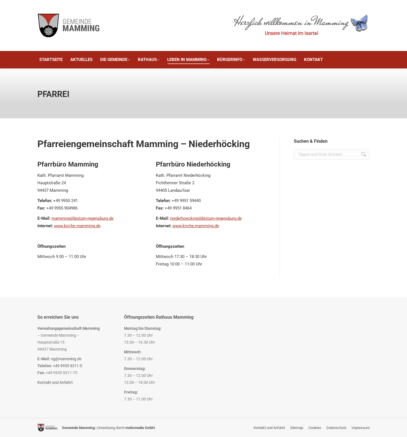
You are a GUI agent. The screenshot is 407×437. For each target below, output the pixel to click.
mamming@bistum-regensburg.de (82, 218)
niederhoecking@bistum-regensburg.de (206, 218)
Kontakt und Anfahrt (55, 382)
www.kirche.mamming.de (77, 225)
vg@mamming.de (66, 359)
